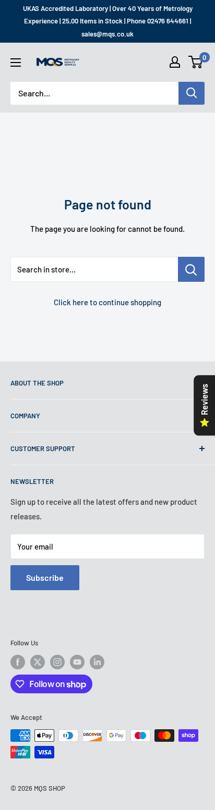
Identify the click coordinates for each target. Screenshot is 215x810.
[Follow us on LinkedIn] (97, 662)
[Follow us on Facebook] (17, 662)
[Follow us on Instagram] (57, 662)
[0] (195, 62)
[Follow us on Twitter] (37, 662)
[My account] (175, 62)
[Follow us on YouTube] (77, 662)
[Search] (191, 93)
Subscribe (45, 577)
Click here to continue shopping (107, 302)
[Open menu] (15, 62)
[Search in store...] (191, 269)
